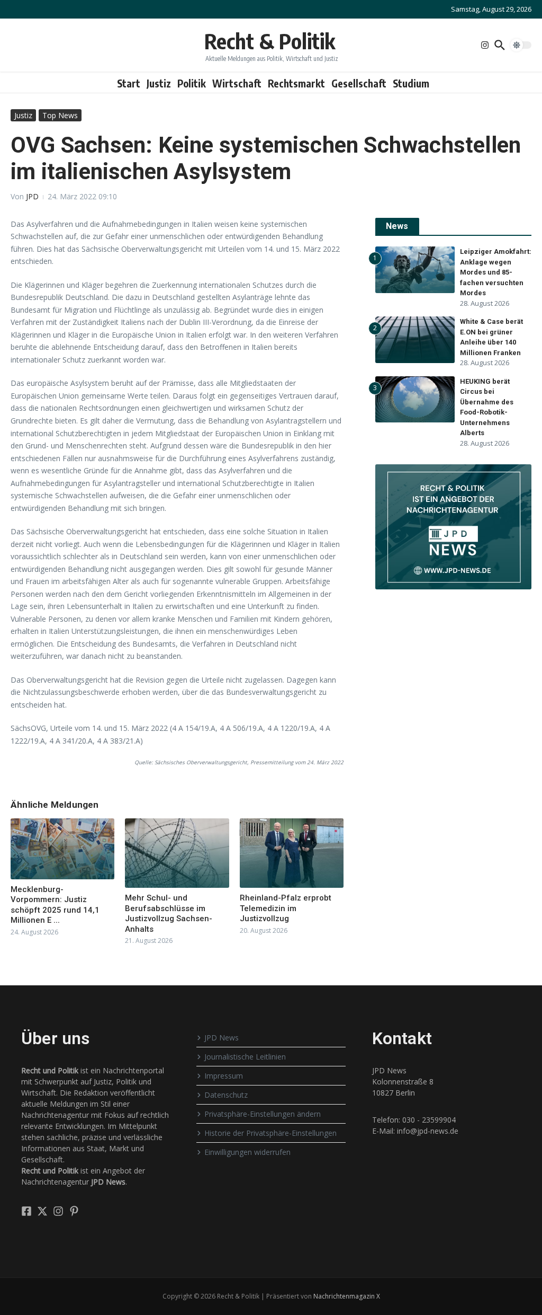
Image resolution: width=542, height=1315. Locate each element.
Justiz (159, 83)
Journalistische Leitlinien (245, 1057)
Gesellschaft (358, 83)
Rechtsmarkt (296, 83)
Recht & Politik (269, 41)
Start (128, 83)
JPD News (221, 1037)
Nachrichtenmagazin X (346, 1296)
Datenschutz (226, 1095)
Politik (191, 83)
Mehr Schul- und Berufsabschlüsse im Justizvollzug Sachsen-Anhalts (168, 913)
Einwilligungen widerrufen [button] (247, 1152)
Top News (60, 115)
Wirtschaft (236, 83)
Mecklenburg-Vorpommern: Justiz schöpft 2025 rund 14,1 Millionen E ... (55, 905)
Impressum (223, 1076)
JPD (32, 196)
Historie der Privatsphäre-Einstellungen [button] (270, 1133)
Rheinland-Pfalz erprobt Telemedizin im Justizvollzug (285, 908)
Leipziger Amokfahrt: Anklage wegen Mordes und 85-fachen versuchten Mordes (495, 272)
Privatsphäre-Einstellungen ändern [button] (262, 1114)
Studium (411, 83)
